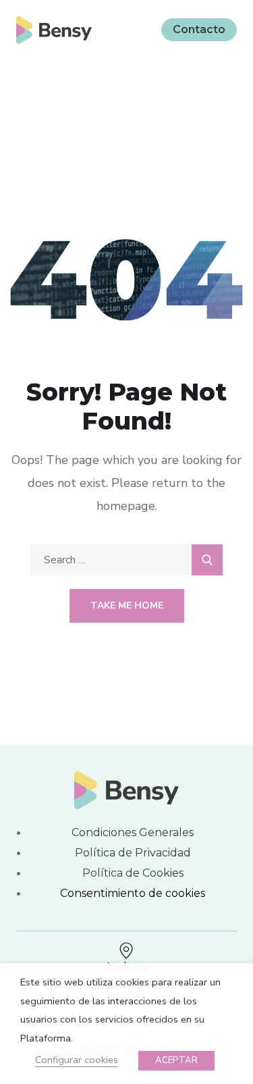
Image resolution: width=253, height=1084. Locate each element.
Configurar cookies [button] (76, 1059)
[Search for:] (126, 559)
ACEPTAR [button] (176, 1060)
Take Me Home (126, 605)
